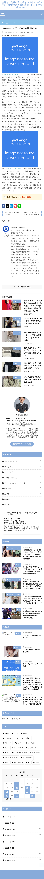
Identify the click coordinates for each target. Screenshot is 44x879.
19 (7, 792)
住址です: (10, 424)
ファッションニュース (14, 483)
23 (27, 792)
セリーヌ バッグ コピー (10, 74)
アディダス (8, 743)
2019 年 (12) (10, 860)
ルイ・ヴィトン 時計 (20, 752)
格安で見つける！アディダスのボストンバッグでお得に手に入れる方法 (32, 351)
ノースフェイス (9, 738)
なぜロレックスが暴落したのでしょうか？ (32, 636)
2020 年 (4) (9, 854)
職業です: (10, 420)
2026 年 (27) (10, 817)
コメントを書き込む (22, 287)
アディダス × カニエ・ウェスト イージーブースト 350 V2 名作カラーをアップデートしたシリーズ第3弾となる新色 (32, 701)
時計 (7, 488)
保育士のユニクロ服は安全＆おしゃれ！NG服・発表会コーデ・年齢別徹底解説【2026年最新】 (32, 615)
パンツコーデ (35, 752)
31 (32, 796)
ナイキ (16, 733)
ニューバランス (18, 748)
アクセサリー (11, 461)
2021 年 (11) (10, 848)
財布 (7, 499)
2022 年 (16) (10, 842)
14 (17, 788)
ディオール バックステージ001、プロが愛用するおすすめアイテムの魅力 (33, 336)
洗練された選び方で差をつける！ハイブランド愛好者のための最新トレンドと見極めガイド (22, 5)
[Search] (42, 14)
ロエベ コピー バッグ (12, 520)
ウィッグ (9, 467)
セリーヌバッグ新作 (13, 168)
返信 (23, 227)
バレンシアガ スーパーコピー (15, 524)
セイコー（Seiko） (24, 738)
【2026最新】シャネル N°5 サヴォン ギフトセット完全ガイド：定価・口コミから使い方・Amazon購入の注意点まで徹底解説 (32, 554)
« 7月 (6, 799)
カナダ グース (32, 748)
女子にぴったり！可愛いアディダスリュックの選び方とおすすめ (32, 365)
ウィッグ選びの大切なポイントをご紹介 (32, 651)
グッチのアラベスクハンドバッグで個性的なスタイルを (32, 379)
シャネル (25, 733)
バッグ (31, 32)
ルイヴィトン (32, 743)
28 (17, 796)
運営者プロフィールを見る (22, 444)
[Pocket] (15, 206)
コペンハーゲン (18, 762)
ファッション (10, 478)
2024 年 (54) (10, 829)
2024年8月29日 (16, 227)
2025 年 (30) (10, 823)
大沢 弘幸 (16, 32)
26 (7, 796)
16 (27, 788)
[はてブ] (11, 206)
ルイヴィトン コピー (12, 519)
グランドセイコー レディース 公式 (32, 665)
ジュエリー (19, 743)
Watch (6, 752)
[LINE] (19, 206)
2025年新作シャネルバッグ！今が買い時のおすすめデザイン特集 (33, 321)
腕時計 (7, 762)
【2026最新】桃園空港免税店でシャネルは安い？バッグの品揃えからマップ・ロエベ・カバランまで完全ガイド (32, 600)
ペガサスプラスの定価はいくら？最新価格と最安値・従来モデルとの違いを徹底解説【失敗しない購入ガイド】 (32, 585)
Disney (37, 762)
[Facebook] (3, 206)
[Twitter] (7, 206)
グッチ (7, 748)
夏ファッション (27, 757)
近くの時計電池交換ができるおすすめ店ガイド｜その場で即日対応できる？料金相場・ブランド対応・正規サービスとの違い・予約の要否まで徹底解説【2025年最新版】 (32, 684)
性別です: (19, 418)
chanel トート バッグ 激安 (14, 522)
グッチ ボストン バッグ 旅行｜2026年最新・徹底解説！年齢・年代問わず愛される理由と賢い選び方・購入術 (33, 306)
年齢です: (9, 418)
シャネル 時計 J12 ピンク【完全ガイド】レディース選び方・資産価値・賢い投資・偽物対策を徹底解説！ (32, 570)
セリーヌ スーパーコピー (13, 525)
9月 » (10, 799)
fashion (7, 733)
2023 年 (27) (10, 835)
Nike (29, 762)
